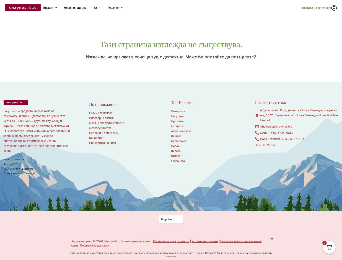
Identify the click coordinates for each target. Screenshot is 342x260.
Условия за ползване (205, 241)
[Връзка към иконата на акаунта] (334, 8)
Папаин (176, 146)
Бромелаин (178, 141)
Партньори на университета (18, 168)
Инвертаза (178, 111)
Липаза (176, 151)
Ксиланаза (178, 161)
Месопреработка (100, 128)
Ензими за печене (101, 113)
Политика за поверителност (171, 241)
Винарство (96, 138)
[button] (56, 8)
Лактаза (176, 136)
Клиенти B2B (10, 164)
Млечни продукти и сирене (106, 123)
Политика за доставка (94, 245)
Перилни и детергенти (103, 133)
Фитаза (175, 156)
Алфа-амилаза (181, 131)
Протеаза (177, 121)
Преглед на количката (316, 8)
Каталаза (177, 126)
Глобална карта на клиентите (19, 173)
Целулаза (177, 116)
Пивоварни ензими (101, 118)
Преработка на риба (102, 143)
